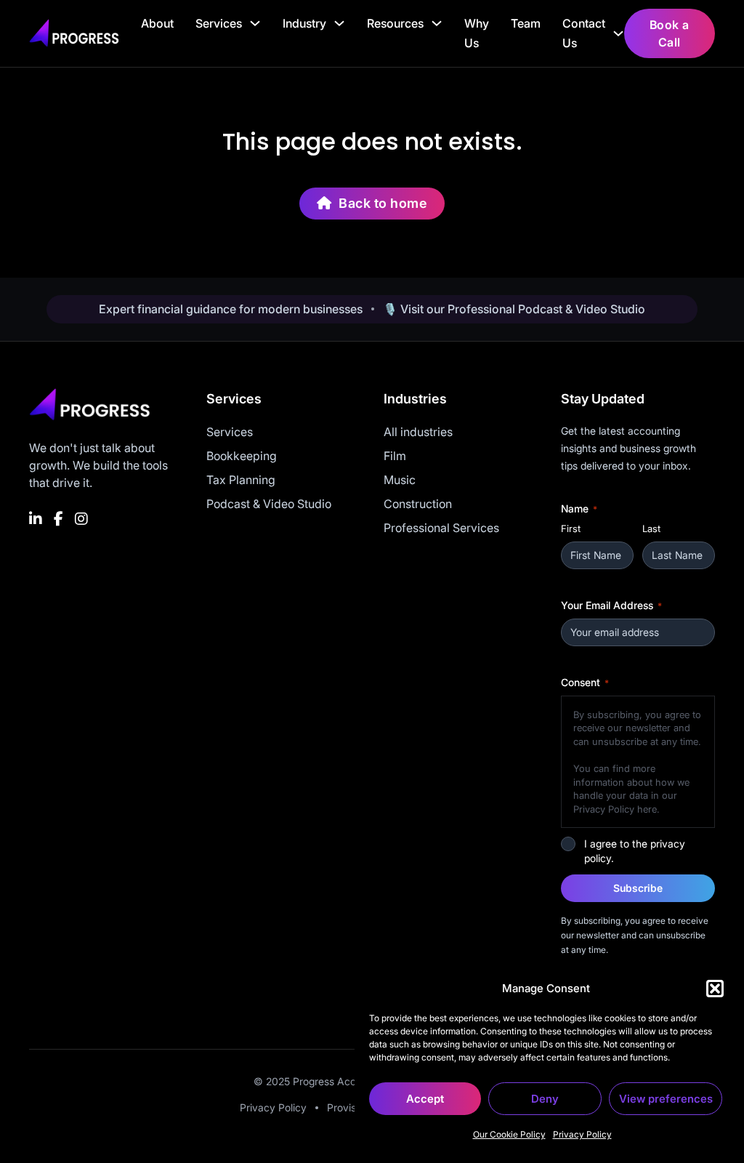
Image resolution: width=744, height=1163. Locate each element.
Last (651, 528)
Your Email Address (611, 605)
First (571, 528)
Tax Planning (240, 479)
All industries (418, 431)
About (157, 23)
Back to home (383, 203)
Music (400, 479)
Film (395, 455)
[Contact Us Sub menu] (618, 33)
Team (526, 23)
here (647, 809)
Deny (545, 1099)
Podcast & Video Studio (268, 503)
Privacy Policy (582, 1134)
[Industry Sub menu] (339, 23)
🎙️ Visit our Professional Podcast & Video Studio (514, 309)
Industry (304, 23)
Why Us (476, 33)
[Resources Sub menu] (436, 23)
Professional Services (441, 527)
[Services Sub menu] (255, 23)
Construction (418, 503)
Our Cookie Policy (509, 1134)
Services (218, 23)
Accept (425, 1099)
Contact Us (583, 33)
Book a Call (670, 33)
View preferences (666, 1099)
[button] (715, 988)
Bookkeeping (241, 455)
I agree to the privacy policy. (634, 850)
